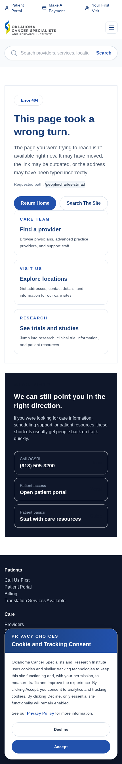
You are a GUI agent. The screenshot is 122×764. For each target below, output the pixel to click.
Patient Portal (17, 8)
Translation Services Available (35, 600)
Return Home (35, 203)
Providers (14, 624)
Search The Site (84, 203)
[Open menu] (111, 28)
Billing (11, 593)
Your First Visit (100, 8)
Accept (61, 746)
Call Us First (17, 580)
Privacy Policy (40, 713)
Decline (61, 729)
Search (104, 53)
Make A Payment (57, 8)
